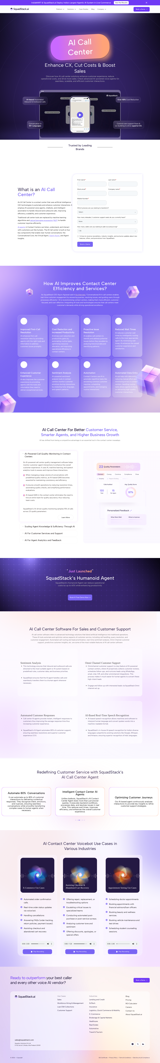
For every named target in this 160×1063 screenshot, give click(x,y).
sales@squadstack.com (24, 1040)
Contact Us (130, 1011)
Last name (112, 180)
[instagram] (132, 1044)
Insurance (93, 1007)
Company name (114, 189)
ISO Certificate (103, 1057)
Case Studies (83, 9)
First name (81, 180)
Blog (92, 9)
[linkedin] (143, 1044)
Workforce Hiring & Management (70, 1003)
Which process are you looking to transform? (93, 208)
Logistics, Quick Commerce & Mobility (104, 1010)
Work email (81, 189)
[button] (60, 9)
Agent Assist (54, 236)
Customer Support (64, 1010)
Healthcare (93, 1021)
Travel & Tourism (95, 1032)
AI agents (21, 227)
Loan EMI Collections (65, 1007)
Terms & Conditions (125, 1057)
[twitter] (138, 1044)
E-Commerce (94, 1014)
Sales (59, 1000)
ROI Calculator (131, 1003)
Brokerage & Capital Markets (100, 1018)
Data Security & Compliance (141, 1057)
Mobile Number (83, 199)
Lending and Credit (97, 1000)
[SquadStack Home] (19, 9)
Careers (129, 1007)
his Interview (80, 295)
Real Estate (93, 1025)
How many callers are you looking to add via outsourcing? (97, 227)
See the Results (121, 3)
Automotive (94, 1028)
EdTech (92, 1003)
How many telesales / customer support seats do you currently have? (101, 217)
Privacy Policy (113, 1057)
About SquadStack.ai (134, 1014)
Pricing (128, 1000)
